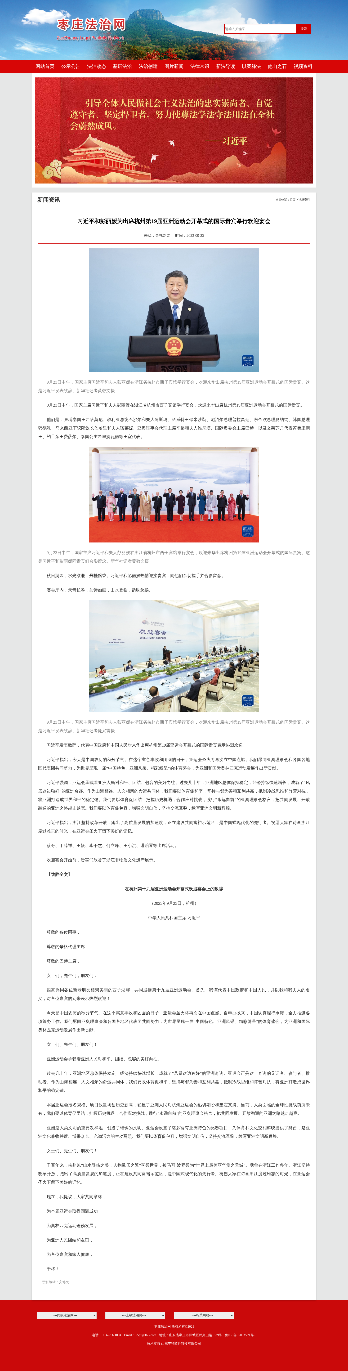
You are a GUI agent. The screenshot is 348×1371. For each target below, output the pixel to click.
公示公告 (70, 66)
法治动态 (96, 66)
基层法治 (122, 66)
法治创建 (148, 66)
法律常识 (199, 66)
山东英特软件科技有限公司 (181, 1343)
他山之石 (277, 66)
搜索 (304, 29)
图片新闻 (174, 66)
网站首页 (45, 66)
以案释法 (251, 66)
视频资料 (303, 66)
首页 (292, 199)
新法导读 (225, 66)
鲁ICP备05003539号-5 (240, 1335)
